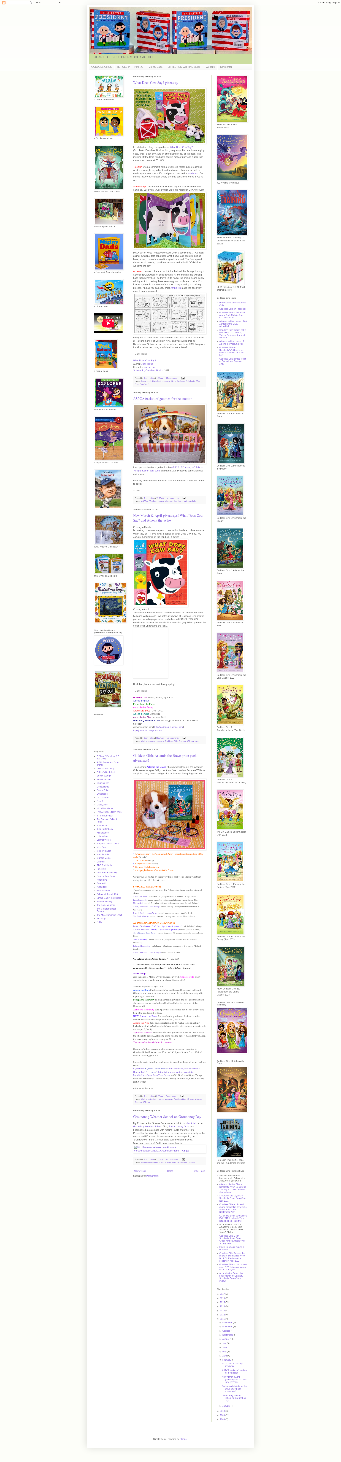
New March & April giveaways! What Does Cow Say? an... (234, 1379)
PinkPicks (101, 869)
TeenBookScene (192, 1068)
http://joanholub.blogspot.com (147, 730)
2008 (222, 1419)
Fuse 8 (100, 801)
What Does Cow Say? (181, 147)
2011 (222, 1319)
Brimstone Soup (104, 779)
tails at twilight (190, 501)
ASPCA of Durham (149, 501)
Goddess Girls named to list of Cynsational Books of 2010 (232, 361)
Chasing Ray (103, 783)
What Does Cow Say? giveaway (155, 82)
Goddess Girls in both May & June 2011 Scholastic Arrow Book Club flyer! (233, 1267)
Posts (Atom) (152, 1176)
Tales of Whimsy (104, 901)
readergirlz (177, 1071)
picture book (182, 1162)
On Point (101, 862)
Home (170, 1171)
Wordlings (102, 918)
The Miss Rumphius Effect (109, 915)
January (226, 1406)
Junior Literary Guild (179, 1126)
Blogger (183, 1439)
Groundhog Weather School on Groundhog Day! (167, 1116)
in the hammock (140, 900)
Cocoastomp (103, 787)
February (227, 1360)
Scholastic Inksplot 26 (107, 894)
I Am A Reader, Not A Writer (145, 913)
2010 (222, 1411)
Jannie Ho (175, 288)
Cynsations (138, 1068)
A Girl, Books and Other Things (146, 906)
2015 (222, 1302)
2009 (222, 1415)
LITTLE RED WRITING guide (184, 66)
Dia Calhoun (103, 797)
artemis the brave (156, 1099)
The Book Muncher (141, 916)
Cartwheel (156, 381)
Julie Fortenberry (105, 829)
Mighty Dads (155, 66)
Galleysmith (102, 804)
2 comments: (171, 1096)
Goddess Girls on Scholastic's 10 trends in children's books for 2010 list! (231, 351)
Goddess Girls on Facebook (232, 309)
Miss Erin (101, 847)
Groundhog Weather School (147, 1126)
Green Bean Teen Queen (158, 1075)
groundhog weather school (152, 1162)
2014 (222, 1306)
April (224, 1356)
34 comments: (172, 378)
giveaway (166, 381)
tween (197, 741)
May (224, 1351)
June (225, 1347)
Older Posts (199, 1171)
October (226, 1331)
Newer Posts (140, 1171)
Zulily (99, 922)
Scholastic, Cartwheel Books (148, 370)
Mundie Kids (103, 854)
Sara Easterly (103, 890)
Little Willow (164, 1071)
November (227, 1326)
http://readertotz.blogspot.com (168, 727)
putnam (192, 1162)
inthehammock (176, 1068)
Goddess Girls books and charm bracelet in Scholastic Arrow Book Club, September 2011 (233, 1208)
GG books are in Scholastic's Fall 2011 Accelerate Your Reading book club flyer (233, 1218)
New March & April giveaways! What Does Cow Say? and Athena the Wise (168, 518)
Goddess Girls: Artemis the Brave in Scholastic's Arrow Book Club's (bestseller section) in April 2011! (232, 1257)
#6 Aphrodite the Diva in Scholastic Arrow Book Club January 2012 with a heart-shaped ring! (232, 1188)
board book (146, 381)
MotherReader (104, 851)
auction (161, 501)
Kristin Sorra (170, 1162)
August (226, 1339)
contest (151, 741)
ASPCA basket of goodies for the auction (162, 398)
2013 (222, 1310)
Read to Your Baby (106, 876)
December (227, 1322)
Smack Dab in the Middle (109, 898)
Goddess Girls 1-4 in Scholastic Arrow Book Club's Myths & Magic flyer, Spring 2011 (232, 1240)
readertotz (193, 173)
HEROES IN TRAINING (130, 66)
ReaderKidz (102, 883)
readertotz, (188, 1071)
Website (210, 66)
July (224, 1343)
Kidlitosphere (103, 833)
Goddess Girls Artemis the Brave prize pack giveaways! (234, 1389)
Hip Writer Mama (105, 808)
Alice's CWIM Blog (105, 768)
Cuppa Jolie (103, 790)
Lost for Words (139, 926)
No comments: (173, 498)
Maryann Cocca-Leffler (108, 843)
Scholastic (190, 381)
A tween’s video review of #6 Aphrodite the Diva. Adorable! (233, 324)
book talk (192, 1123)
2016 (222, 1298)
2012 (222, 1314)
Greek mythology (194, 1099)
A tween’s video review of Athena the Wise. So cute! (231, 342)
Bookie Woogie (104, 776)
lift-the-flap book (178, 381)
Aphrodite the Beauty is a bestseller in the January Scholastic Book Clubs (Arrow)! (231, 1277)
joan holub (178, 501)
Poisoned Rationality (141, 946)
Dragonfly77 (145, 1071)
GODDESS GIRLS (101, 66)
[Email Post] (182, 378)
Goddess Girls (171, 741)
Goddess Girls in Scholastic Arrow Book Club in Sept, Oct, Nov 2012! (232, 315)
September (228, 1335)
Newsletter (226, 66)
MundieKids (138, 903)
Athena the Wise (141, 1022)
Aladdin (144, 741)
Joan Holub (147, 364)
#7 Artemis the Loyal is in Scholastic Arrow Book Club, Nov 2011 (233, 1198)
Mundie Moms (103, 858)
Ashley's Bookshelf (141, 929)
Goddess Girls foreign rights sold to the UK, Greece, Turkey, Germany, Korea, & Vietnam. (232, 334)
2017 (222, 1294)
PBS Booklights (104, 865)
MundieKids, (139, 1075)
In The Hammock (105, 815)
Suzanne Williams (186, 741)
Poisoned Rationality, (143, 1078)
